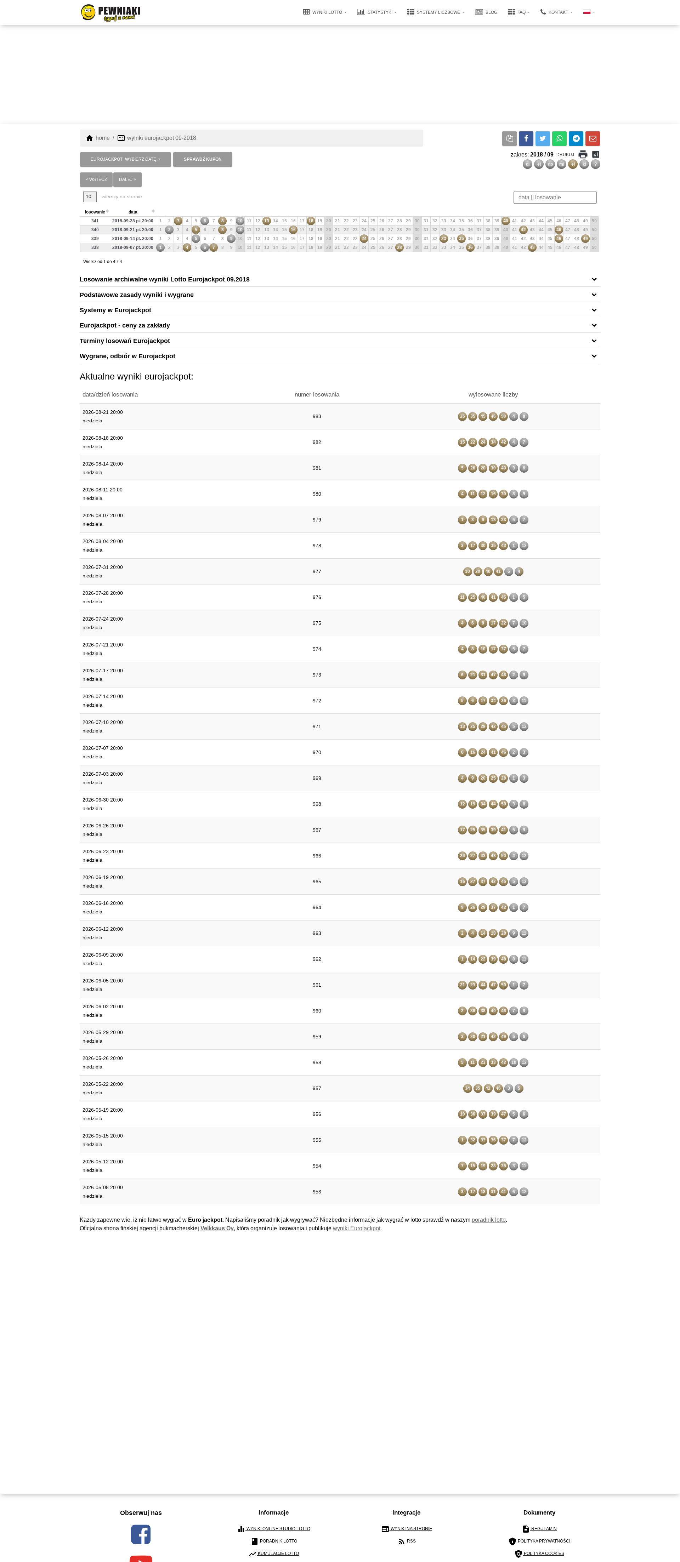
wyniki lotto (327, 12)
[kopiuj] (509, 138)
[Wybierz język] (589, 12)
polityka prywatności (539, 1541)
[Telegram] (576, 138)
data (133, 212)
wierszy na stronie (121, 196)
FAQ (521, 12)
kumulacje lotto (273, 1554)
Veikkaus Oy (217, 1228)
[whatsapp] (559, 138)
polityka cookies (539, 1554)
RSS (406, 1541)
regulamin (539, 1529)
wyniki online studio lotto (273, 1529)
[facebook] (140, 1534)
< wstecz (96, 179)
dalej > (127, 179)
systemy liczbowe (438, 12)
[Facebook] (526, 138)
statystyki (380, 12)
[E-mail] (592, 138)
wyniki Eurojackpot (356, 1228)
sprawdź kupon (203, 159)
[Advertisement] (340, 74)
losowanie (95, 212)
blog (490, 12)
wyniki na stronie (406, 1529)
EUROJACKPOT (123, 159)
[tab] (340, 278)
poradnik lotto (489, 1220)
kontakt (558, 12)
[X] (543, 138)
